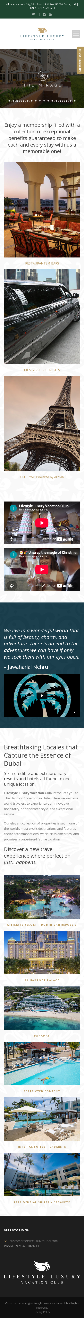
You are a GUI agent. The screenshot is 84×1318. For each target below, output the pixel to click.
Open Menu (76, 34)
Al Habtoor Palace (42, 980)
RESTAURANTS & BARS (42, 263)
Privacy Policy (42, 1312)
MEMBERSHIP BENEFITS (42, 370)
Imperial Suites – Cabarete (42, 1146)
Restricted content (42, 1091)
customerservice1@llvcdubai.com (34, 1241)
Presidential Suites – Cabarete (42, 1202)
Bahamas (42, 1035)
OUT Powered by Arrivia (42, 477)
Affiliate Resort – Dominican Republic (42, 924)
